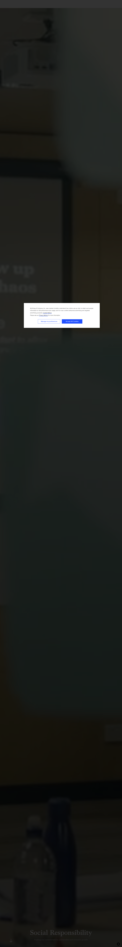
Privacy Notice (43, 315)
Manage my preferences (49, 321)
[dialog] (62, 315)
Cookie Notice (47, 313)
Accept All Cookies (72, 321)
